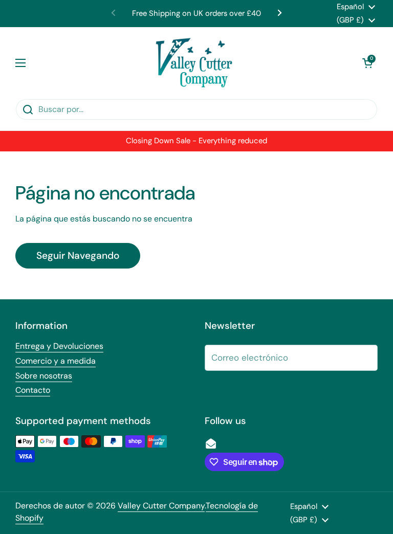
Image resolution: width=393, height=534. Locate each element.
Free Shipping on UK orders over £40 (196, 13)
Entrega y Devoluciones (59, 346)
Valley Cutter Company (161, 505)
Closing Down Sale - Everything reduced (196, 141)
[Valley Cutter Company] (194, 62)
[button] (367, 63)
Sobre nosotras (43, 375)
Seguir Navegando (77, 255)
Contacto (32, 390)
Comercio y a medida (55, 360)
